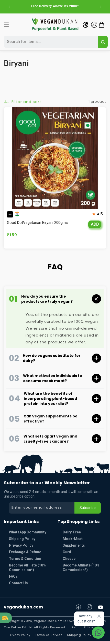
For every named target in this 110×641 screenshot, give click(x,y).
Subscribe (88, 508)
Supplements (74, 545)
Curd (67, 552)
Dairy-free (72, 532)
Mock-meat (73, 539)
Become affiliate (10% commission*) (81, 567)
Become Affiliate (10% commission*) (27, 567)
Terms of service (48, 635)
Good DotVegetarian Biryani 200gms (37, 222)
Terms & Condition (25, 559)
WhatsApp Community (27, 532)
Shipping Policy (22, 539)
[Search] (103, 42)
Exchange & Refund (25, 552)
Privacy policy (19, 635)
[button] (6, 24)
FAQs (13, 576)
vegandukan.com (23, 607)
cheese (69, 559)
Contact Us (18, 583)
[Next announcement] (100, 6)
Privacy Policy (21, 545)
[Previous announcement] (9, 6)
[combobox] (50, 42)
